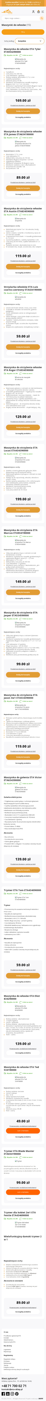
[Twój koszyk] (38, 12)
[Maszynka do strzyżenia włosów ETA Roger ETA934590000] (23, 378)
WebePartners (8, 1340)
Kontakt (6, 1338)
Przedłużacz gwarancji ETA (12, 1336)
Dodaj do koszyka (23, 111)
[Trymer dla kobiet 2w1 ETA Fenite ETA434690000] (23, 1225)
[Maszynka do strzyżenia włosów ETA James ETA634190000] (23, 144)
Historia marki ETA (9, 1342)
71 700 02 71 (14, 1386)
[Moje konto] (33, 11)
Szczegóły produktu (23, 117)
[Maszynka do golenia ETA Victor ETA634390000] (23, 789)
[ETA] (7, 11)
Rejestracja (7, 1352)
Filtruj (23, 32)
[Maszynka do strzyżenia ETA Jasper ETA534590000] (23, 625)
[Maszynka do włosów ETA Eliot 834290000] (23, 1008)
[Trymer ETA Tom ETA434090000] (23, 898)
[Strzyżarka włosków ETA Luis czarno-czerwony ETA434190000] (23, 298)
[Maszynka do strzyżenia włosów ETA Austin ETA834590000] (23, 220)
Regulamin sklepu (9, 1359)
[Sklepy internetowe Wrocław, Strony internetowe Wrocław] (41, 1399)
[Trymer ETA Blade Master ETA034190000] (23, 1161)
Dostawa (7, 1361)
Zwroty (6, 1365)
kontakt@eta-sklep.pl (12, 1389)
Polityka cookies (9, 1367)
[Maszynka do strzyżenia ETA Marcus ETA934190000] (23, 542)
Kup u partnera (23, 1131)
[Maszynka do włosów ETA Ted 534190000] (23, 1079)
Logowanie (7, 1349)
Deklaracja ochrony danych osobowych (16, 1369)
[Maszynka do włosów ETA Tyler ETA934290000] (23, 61)
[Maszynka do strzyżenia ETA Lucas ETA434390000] (23, 460)
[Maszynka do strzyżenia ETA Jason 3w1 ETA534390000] (23, 707)
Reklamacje (7, 1363)
